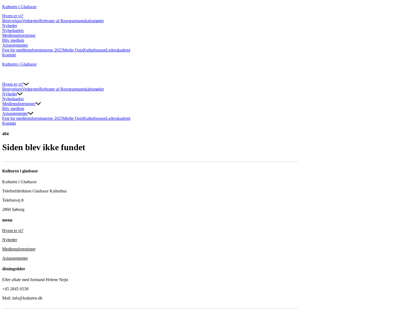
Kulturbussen (94, 50)
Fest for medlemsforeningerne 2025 (32, 50)
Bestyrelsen (12, 20)
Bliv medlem (13, 40)
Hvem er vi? (12, 16)
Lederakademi (118, 50)
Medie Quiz (73, 50)
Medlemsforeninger (18, 35)
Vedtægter (30, 20)
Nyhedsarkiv (13, 30)
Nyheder (9, 25)
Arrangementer (15, 45)
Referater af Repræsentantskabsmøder (71, 20)
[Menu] (7, 76)
